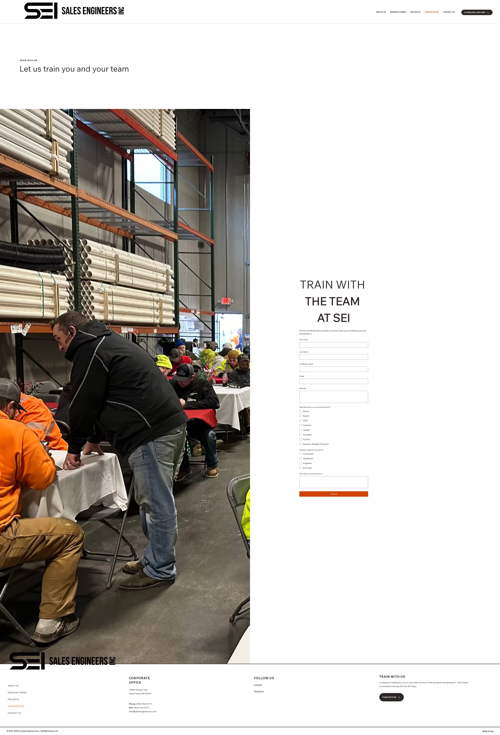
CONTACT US (14, 713)
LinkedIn (258, 685)
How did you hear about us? (311, 474)
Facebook (259, 691)
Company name (306, 364)
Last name (303, 352)
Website (302, 388)
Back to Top (488, 731)
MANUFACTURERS (17, 692)
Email (301, 376)
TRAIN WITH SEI (16, 706)
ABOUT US (13, 685)
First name (303, 339)
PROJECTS (13, 699)
